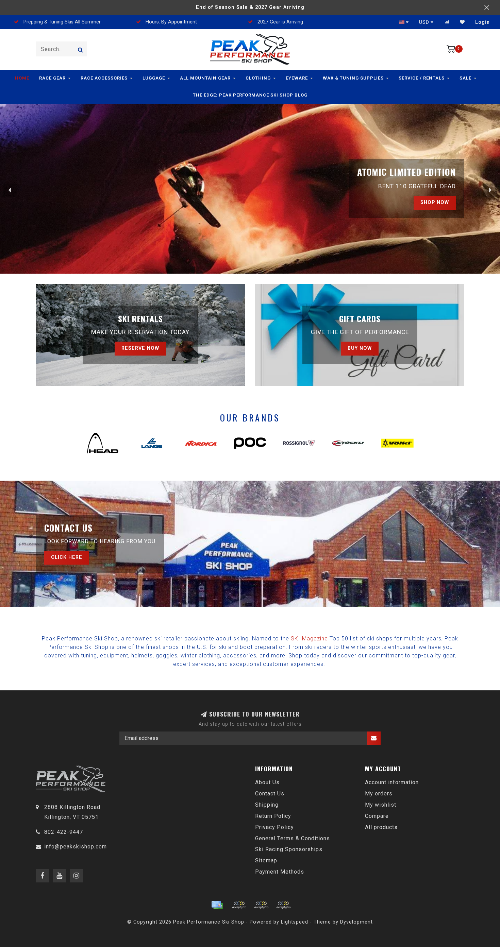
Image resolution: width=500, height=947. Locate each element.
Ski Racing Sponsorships (288, 849)
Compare (377, 816)
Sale (465, 78)
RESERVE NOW (140, 348)
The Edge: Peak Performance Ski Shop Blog (250, 95)
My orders (379, 793)
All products (381, 827)
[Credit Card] (217, 905)
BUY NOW (360, 348)
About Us (267, 782)
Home (22, 78)
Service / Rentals (422, 78)
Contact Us (269, 793)
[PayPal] (261, 905)
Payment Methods (279, 871)
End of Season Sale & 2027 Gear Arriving (250, 7)
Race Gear (52, 78)
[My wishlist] (462, 22)
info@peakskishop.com (75, 846)
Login (482, 22)
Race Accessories (104, 78)
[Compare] (447, 22)
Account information (392, 782)
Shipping (267, 805)
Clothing (258, 78)
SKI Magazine (309, 638)
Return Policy (273, 816)
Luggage (154, 78)
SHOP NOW (434, 202)
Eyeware (297, 78)
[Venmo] (283, 905)
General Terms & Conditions (292, 838)
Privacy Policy (274, 827)
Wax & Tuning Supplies (353, 78)
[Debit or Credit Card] (239, 905)
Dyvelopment (356, 922)
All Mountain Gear (205, 78)
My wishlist (380, 805)
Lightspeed (294, 922)
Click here (66, 557)
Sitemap (266, 860)
